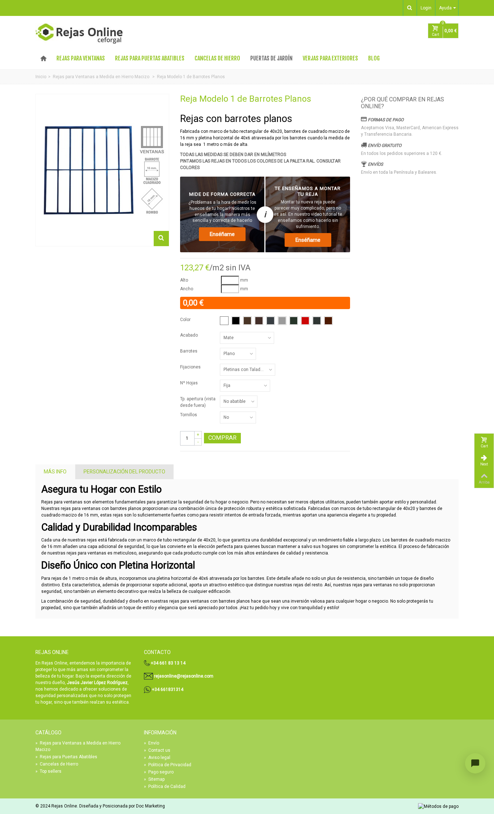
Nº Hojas (189, 382)
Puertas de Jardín (271, 58)
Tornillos (189, 414)
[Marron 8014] (247, 320)
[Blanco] (224, 320)
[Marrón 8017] (259, 320)
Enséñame (222, 234)
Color (186, 319)
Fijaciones (191, 367)
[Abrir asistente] (475, 763)
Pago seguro (159, 772)
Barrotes (189, 351)
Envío (151, 743)
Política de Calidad (165, 786)
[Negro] (235, 320)
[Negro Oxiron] (316, 320)
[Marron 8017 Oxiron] (328, 320)
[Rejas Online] (79, 33)
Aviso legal (157, 757)
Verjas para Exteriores (330, 58)
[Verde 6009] (293, 320)
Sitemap (154, 779)
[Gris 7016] (270, 320)
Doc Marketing (150, 806)
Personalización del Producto (124, 472)
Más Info (55, 472)
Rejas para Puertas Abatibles (149, 58)
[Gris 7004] (282, 320)
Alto (184, 280)
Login (426, 7)
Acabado (189, 335)
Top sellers (48, 771)
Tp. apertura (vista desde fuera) (198, 402)
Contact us (157, 750)
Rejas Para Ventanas (80, 58)
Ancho (186, 288)
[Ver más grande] (161, 238)
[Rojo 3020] (305, 320)
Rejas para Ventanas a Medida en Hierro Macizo (77, 746)
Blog (374, 58)
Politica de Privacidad (167, 764)
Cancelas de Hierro (217, 58)
